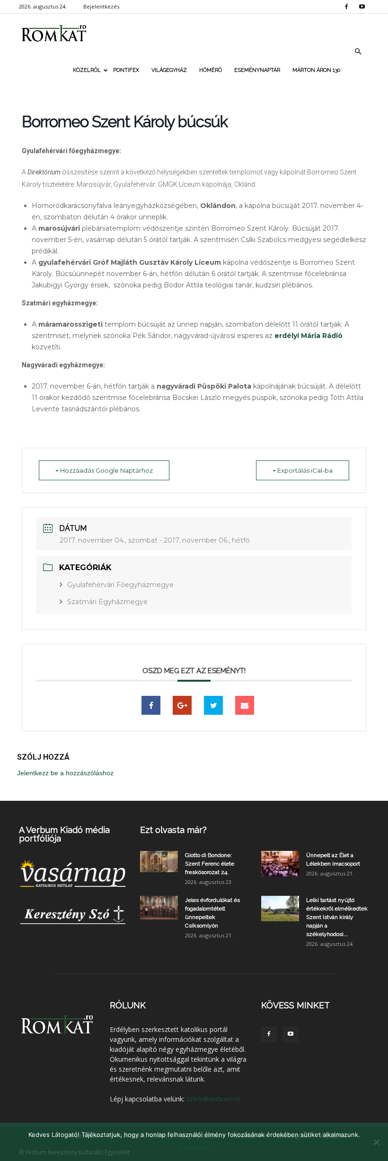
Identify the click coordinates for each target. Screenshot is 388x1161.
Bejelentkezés (101, 6)
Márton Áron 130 (316, 70)
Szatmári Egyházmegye (107, 602)
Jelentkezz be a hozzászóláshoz (65, 773)
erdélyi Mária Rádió (308, 335)
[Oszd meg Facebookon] (150, 705)
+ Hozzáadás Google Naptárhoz (104, 470)
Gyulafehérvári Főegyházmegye (120, 584)
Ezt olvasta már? (173, 830)
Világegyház (169, 70)
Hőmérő (210, 70)
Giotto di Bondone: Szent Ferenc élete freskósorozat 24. (209, 863)
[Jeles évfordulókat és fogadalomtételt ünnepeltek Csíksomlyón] (159, 907)
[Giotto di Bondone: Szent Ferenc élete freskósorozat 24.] (159, 861)
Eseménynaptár (257, 70)
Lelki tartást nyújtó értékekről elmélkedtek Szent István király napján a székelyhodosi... (337, 917)
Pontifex (126, 70)
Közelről (87, 70)
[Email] (244, 705)
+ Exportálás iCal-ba (303, 470)
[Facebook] (346, 6)
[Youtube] (362, 6)
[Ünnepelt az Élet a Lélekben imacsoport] (280, 863)
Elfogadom (194, 1147)
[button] (357, 51)
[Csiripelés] (213, 705)
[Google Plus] (182, 705)
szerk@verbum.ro (213, 1098)
